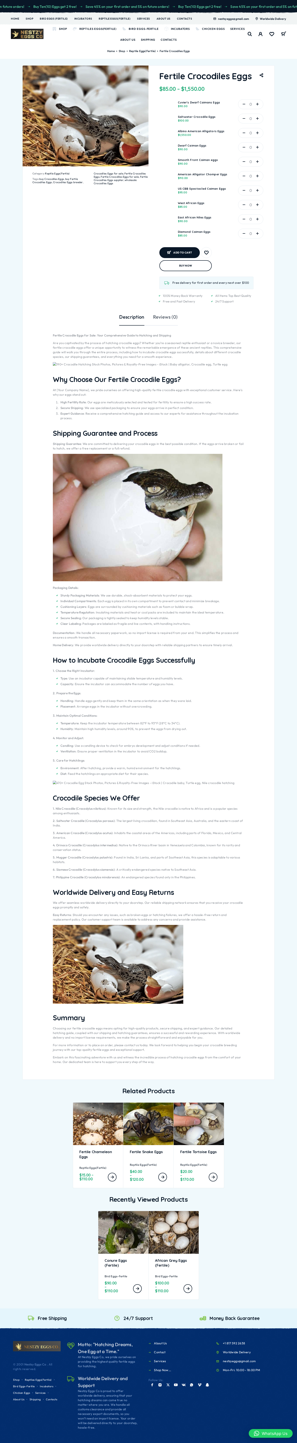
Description (131, 317)
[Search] (249, 34)
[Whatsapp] (191, 1385)
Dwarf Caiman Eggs (192, 145)
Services (143, 18)
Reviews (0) (165, 317)
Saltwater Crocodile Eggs (197, 116)
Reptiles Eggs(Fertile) (98, 28)
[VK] (184, 1385)
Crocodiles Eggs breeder (68, 182)
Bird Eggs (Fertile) (54, 18)
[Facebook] (152, 1385)
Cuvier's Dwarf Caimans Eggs (199, 102)
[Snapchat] (207, 1385)
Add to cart (182, 250)
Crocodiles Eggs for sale (108, 173)
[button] (271, 1433)
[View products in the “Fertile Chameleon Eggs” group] (112, 1177)
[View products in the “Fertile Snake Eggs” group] (162, 1177)
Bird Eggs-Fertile (144, 28)
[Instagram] (160, 1385)
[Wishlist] (272, 35)
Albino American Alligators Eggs (201, 131)
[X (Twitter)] (168, 1385)
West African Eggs (191, 203)
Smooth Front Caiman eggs (198, 160)
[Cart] (283, 34)
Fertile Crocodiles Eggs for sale (120, 176)
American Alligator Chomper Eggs (202, 174)
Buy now (185, 265)
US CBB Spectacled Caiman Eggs (202, 188)
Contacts (184, 18)
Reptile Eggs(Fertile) (114, 18)
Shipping (148, 39)
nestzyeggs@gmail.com (233, 18)
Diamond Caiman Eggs (194, 231)
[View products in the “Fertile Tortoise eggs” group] (213, 1177)
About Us (163, 18)
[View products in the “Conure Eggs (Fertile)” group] (137, 1288)
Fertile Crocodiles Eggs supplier (121, 178)
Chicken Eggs (213, 28)
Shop (29, 18)
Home (15, 18)
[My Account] (260, 34)
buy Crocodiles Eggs (51, 179)
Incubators (83, 18)
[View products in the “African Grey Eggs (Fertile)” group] (188, 1288)
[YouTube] (176, 1385)
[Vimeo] (200, 1385)
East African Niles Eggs (195, 217)
